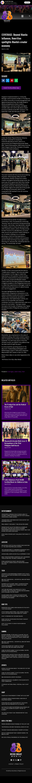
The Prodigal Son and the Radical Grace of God (15, 727)
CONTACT (11, 764)
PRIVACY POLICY (19, 764)
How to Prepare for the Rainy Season (12, 616)
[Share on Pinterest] (12, 80)
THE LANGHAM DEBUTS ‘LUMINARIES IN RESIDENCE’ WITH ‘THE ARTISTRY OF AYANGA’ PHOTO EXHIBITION (15, 550)
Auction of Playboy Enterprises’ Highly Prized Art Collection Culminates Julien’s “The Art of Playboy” (16, 708)
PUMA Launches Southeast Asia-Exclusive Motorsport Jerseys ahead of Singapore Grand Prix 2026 (15, 563)
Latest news (17, 371)
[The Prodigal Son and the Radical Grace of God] (16, 402)
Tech (23, 371)
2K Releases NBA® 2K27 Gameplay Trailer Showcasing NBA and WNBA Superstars (13, 646)
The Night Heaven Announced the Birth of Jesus (15, 730)
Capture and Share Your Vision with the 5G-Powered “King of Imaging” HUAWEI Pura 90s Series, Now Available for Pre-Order (16, 591)
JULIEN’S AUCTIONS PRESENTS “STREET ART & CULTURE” (15, 695)
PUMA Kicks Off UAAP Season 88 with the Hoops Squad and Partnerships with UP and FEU (14, 703)
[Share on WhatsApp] (16, 80)
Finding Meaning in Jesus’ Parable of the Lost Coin (15, 724)
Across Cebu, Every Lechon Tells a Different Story (16, 554)
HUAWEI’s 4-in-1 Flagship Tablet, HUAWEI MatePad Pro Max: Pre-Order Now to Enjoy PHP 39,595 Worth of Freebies (15, 585)
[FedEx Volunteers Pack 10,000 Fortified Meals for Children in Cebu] (16, 478)
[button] (11, 760)
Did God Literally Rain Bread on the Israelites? (15, 737)
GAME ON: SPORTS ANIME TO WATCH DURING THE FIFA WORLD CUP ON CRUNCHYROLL (15, 651)
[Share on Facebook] (3, 80)
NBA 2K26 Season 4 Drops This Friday (11, 677)
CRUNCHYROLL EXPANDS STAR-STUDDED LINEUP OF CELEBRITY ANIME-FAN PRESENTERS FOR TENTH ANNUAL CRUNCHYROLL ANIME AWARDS (16, 516)
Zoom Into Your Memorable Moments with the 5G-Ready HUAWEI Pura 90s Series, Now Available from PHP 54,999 (16, 575)
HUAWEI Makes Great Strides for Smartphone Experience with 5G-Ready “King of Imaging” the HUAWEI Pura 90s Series (15, 596)
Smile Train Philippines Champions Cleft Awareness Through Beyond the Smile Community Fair (16, 557)
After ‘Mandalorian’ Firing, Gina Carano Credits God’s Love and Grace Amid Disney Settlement (15, 612)
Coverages (10, 371)
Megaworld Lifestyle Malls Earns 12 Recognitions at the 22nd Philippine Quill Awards (16, 546)
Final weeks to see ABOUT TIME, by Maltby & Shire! (15, 524)
